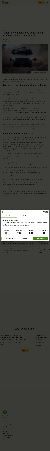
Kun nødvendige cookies (9, 238)
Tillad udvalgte (25, 238)
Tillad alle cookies (41, 238)
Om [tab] (41, 215)
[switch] (19, 233)
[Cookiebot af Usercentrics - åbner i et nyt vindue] (43, 212)
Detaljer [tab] (25, 215)
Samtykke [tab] (8, 215)
